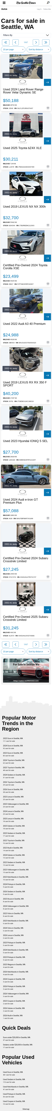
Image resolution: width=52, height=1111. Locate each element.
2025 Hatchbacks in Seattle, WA (15, 922)
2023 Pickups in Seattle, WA (14, 958)
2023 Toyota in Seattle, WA (13, 842)
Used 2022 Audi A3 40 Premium (24, 323)
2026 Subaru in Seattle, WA (14, 1009)
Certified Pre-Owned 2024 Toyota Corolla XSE (25, 267)
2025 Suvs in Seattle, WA (13, 739)
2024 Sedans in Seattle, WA (14, 776)
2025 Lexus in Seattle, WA (13, 820)
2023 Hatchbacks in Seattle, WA (15, 878)
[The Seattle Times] (26, 3)
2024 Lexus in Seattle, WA (13, 812)
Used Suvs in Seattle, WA (13, 1073)
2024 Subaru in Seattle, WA (14, 856)
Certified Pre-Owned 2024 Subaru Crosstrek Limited (25, 560)
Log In (39, 9)
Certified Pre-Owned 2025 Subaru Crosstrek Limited (25, 618)
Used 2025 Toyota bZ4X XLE (22, 148)
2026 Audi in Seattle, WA (13, 1017)
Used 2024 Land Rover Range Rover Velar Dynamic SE (23, 91)
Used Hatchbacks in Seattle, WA (15, 1088)
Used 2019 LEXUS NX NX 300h (24, 206)
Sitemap (26, 1109)
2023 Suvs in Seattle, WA (13, 754)
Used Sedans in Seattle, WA (14, 1080)
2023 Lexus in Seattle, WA (13, 798)
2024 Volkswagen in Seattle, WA (16, 907)
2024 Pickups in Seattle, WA (14, 885)
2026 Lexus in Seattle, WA (13, 936)
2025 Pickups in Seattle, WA (14, 944)
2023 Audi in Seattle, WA (13, 849)
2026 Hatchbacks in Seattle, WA (15, 973)
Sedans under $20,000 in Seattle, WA (17, 1046)
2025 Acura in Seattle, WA (13, 900)
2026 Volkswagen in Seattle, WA (16, 995)
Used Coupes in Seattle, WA (14, 1102)
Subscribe (47, 9)
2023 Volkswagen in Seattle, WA (16, 871)
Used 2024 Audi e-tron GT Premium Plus (20, 501)
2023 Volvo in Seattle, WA (13, 914)
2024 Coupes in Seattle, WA (14, 980)
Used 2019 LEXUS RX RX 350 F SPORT (25, 384)
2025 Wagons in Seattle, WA (14, 965)
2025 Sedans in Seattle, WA (14, 834)
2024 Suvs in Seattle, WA (13, 747)
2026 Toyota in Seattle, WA (13, 783)
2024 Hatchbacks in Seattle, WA (15, 951)
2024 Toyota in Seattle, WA (13, 761)
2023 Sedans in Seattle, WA (14, 863)
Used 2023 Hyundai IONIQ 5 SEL (25, 441)
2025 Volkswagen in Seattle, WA (16, 805)
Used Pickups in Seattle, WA (14, 1095)
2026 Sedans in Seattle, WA (14, 893)
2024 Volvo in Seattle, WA (13, 929)
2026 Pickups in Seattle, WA (14, 987)
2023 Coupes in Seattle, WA (14, 1002)
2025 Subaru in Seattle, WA (14, 827)
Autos (4, 8)
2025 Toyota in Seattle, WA (13, 769)
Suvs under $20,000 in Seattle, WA (16, 1038)
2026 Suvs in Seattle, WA (13, 790)
